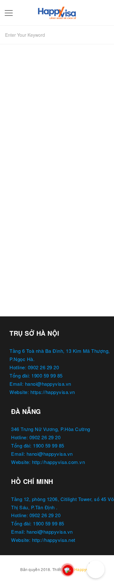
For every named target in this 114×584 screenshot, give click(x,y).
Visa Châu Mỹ (23, 219)
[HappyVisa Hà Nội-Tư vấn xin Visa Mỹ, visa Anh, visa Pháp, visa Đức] (57, 12)
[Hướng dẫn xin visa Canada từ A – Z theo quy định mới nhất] (57, 146)
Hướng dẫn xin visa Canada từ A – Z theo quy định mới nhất (53, 203)
